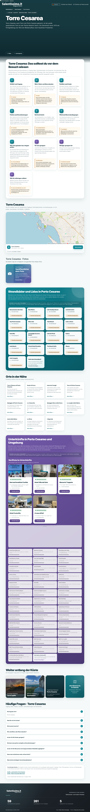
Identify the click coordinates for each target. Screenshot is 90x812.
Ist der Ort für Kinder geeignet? (15, 737)
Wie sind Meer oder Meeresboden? (17, 731)
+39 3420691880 (71, 311)
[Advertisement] (45, 40)
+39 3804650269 (15, 348)
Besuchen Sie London (79, 809)
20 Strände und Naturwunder (81, 4)
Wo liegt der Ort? (11, 711)
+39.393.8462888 (65, 486)
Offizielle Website (15, 491)
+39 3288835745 (52, 335)
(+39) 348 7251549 (40, 488)
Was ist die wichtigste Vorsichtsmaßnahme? (19, 760)
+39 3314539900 (52, 311)
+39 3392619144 (70, 348)
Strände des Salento (66, 4)
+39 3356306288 (52, 348)
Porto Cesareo (18, 9)
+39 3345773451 (14, 311)
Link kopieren (19, 53)
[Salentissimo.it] (12, 4)
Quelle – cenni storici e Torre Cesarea (16, 772)
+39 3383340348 (71, 335)
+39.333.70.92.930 (15, 488)
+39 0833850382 (33, 348)
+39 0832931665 (15, 360)
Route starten (78, 247)
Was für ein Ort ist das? (13, 720)
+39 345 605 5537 (15, 517)
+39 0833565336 (33, 311)
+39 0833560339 (52, 323)
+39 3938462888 (40, 517)
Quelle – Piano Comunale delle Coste (16, 773)
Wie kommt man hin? (13, 726)
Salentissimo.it (9, 9)
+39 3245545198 (33, 323)
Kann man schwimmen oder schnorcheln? (18, 754)
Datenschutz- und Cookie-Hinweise (75, 794)
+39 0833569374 (15, 335)
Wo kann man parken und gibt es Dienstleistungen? (21, 743)
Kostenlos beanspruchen (17, 315)
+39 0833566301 (33, 337)
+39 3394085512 (15, 323)
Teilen (9, 53)
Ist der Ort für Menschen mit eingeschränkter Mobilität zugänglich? (25, 748)
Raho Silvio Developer (64, 809)
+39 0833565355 (71, 323)
